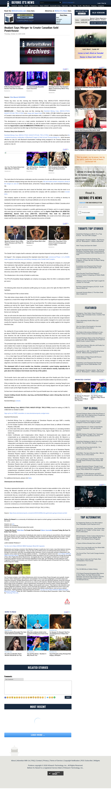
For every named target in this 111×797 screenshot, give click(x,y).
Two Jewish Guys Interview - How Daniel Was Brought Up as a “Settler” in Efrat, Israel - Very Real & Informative (90, 530)
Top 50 (79, 6)
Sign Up (104, 3)
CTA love (30, 630)
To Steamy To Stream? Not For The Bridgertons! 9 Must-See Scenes (60, 633)
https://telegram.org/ (99, 175)
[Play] (91, 37)
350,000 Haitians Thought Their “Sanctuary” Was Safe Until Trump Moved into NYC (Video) (89, 435)
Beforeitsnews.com (19, 11)
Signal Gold (38, 113)
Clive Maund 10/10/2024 (17, 97)
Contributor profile (20, 21)
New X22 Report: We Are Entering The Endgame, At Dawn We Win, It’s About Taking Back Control (90, 260)
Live (70, 6)
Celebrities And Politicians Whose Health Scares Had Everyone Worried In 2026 (89, 129)
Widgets (97, 760)
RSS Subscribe (86, 760)
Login (99, 3)
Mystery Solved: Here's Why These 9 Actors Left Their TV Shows (14, 243)
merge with (30, 113)
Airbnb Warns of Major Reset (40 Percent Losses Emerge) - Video (88, 357)
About (13, 760)
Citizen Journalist (46, 530)
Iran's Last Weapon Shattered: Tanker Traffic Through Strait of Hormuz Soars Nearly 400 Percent (89, 460)
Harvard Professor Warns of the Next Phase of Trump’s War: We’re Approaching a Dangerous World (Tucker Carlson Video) (90, 339)
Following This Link (12, 593)
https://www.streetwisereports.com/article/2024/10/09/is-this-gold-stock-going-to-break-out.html (38, 513)
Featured (14, 6)
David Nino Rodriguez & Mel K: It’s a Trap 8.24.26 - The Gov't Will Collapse (89, 234)
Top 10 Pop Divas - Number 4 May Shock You (36, 168)
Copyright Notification (72, 760)
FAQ (33, 760)
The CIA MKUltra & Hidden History (87, 569)
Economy (20, 6)
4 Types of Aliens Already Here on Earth (88, 543)
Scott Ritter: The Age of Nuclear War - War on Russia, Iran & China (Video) (90, 453)
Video (74, 6)
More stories (29, 21)
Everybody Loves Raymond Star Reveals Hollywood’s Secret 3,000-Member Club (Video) (89, 267)
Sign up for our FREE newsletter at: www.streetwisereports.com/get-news (26, 413)
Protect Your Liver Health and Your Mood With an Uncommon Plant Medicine (90, 548)
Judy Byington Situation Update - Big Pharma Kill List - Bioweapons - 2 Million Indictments (90, 240)
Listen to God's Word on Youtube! (90, 53)
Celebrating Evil (81, 565)
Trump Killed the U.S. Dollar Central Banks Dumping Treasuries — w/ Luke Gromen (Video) (89, 428)
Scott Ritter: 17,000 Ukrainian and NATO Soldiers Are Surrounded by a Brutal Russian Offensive (90, 475)
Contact (39, 760)
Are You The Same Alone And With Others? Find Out (14, 168)
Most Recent (86, 6)
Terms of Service (56, 760)
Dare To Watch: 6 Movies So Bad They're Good (90, 150)
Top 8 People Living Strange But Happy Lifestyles (60, 654)
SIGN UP (82, 203)
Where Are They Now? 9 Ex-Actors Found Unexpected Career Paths (58, 243)
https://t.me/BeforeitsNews (84, 181)
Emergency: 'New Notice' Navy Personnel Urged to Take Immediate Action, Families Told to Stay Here (90, 314)
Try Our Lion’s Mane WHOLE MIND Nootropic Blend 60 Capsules (24, 546)
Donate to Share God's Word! (90, 57)
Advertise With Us (23, 760)
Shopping (93, 6)
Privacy (46, 760)
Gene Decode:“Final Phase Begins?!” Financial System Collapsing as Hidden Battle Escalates (90, 275)
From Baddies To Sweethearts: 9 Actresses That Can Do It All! (90, 508)
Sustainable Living (55, 6)
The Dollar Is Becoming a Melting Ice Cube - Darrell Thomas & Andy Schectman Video (89, 332)
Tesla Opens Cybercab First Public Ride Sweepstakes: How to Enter (88, 559)
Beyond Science (34, 6)
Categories (101, 6)
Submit (90, 218)
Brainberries (7, 171)
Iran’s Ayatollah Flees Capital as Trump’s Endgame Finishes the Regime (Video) (88, 421)
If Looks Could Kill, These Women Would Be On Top (13, 654)
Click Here (20, 530)
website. (18, 401)
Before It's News (23, 2)
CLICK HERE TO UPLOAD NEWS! (98, 23)
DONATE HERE (81, 13)
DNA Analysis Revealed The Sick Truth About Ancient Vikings (58, 168)
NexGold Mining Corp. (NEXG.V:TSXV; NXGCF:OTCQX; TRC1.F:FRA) (26, 135)
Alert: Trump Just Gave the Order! (86, 245)
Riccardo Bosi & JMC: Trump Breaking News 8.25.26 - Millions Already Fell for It (90, 351)
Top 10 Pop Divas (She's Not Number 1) (36, 242)
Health (26, 6)
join (13, 524)
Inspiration (65, 6)
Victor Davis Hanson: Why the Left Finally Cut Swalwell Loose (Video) (90, 346)
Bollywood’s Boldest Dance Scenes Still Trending (88, 88)
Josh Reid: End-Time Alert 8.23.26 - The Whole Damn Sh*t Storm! (88, 448)
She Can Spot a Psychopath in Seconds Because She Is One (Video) (88, 327)
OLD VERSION (98, 12)
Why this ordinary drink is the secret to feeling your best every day (37, 633)
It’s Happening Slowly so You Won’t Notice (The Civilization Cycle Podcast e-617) (89, 523)
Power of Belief (44, 6)
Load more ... (38, 735)
